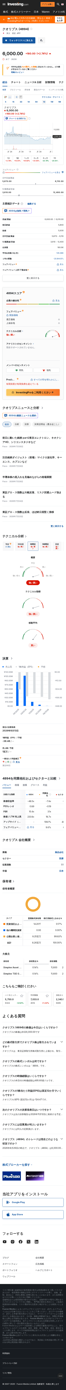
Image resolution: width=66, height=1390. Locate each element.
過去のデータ (39, 90)
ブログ (5, 1257)
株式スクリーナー (21, 11)
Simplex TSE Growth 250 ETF (19, 973)
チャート (16, 82)
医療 (61, 858)
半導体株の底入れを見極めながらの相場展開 (27, 476)
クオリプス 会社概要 (16, 840)
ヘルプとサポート (44, 1270)
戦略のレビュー (17, 72)
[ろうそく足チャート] (5, 97)
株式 (5, 11)
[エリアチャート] (10, 97)
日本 (36, 11)
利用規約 (6, 1353)
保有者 (7, 881)
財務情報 (50, 82)
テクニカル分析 (13, 536)
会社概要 (39, 1257)
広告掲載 (39, 1264)
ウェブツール (8, 1276)
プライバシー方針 (9, 1363)
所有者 (27, 90)
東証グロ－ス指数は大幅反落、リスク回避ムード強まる (31, 494)
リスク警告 (7, 1373)
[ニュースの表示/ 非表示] (20, 97)
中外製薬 (34, 995)
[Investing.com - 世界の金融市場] (18, 4)
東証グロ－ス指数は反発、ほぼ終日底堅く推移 (28, 511)
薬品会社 (59, 852)
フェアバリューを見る (51, 172)
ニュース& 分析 (33, 82)
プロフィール (15, 90)
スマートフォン (9, 1264)
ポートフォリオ (9, 1270)
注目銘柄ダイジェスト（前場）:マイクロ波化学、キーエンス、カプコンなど (32, 459)
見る (32, 827)
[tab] (8, 546)
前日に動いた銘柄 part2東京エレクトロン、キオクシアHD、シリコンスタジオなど (31, 440)
